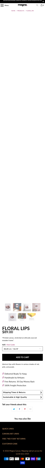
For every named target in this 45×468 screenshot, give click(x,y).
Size (8, 345)
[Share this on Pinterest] (25, 409)
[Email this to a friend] (30, 409)
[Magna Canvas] (22, 5)
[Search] (37, 5)
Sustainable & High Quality (15, 397)
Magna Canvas (15, 451)
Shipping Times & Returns (14, 392)
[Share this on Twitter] (14, 409)
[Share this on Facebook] (19, 409)
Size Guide (11, 345)
